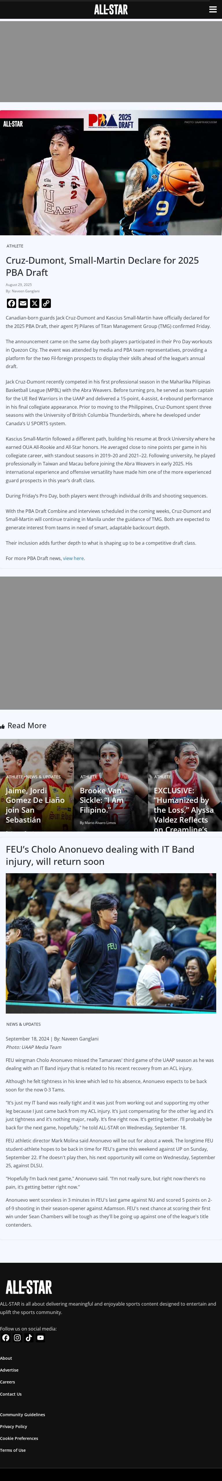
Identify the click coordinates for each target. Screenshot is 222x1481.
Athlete (15, 246)
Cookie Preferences (19, 1438)
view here (73, 558)
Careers (7, 1382)
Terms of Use (13, 1450)
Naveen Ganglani (26, 291)
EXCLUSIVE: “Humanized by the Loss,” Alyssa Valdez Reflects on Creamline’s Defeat (184, 815)
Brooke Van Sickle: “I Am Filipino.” (102, 800)
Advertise (9, 1370)
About (6, 1358)
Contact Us (11, 1394)
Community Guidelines (22, 1414)
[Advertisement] (111, 61)
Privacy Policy (13, 1426)
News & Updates (43, 776)
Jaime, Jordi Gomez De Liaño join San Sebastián (35, 805)
